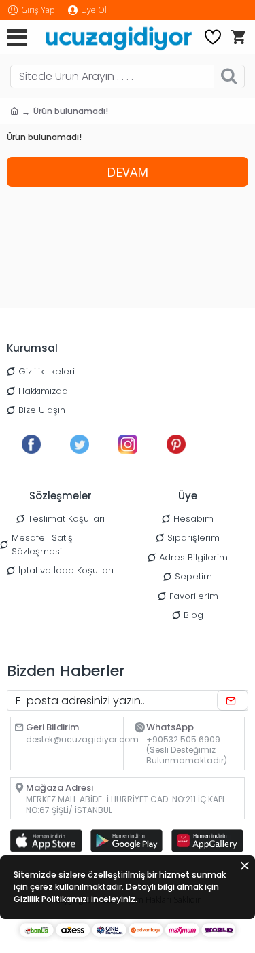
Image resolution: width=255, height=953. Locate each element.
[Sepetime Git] (238, 37)
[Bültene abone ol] (232, 700)
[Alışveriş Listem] (213, 37)
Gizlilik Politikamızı (51, 899)
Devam (127, 172)
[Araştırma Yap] (229, 76)
